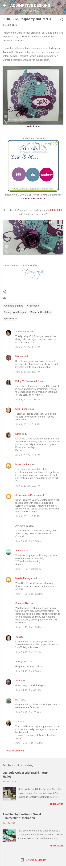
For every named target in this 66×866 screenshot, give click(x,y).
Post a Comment (15, 750)
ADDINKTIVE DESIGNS (30, 5)
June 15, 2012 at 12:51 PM (29, 742)
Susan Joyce (22, 331)
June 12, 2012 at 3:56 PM (28, 627)
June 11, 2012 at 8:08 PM (28, 569)
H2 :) (17, 699)
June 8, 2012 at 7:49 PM (27, 424)
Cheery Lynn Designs (15, 312)
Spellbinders (10, 318)
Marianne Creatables (41, 312)
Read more (56, 804)
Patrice (19, 356)
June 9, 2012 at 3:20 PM (27, 485)
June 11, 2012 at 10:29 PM (29, 593)
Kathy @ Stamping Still (27, 381)
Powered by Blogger (35, 859)
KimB (18, 433)
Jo (16, 636)
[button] (61, 19)
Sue (17, 721)
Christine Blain (22, 603)
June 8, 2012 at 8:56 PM (27, 455)
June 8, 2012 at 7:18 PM (27, 399)
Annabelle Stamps (13, 305)
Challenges (33, 305)
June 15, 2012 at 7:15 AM (28, 712)
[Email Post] (4, 299)
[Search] (61, 6)
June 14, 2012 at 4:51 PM (28, 690)
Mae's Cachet (22, 464)
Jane (18, 680)
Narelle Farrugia (23, 578)
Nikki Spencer (22, 409)
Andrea (19, 550)
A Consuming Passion (27, 495)
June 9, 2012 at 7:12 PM (27, 516)
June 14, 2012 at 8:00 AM (28, 671)
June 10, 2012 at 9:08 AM (28, 541)
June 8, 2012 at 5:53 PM (27, 347)
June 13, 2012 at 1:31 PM (28, 652)
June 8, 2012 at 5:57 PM (27, 371)
